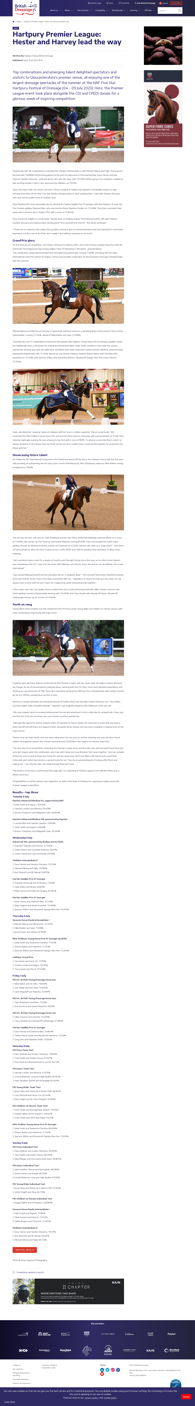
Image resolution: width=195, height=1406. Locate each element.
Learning (133, 10)
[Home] (13, 21)
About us (54, 10)
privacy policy (91, 1397)
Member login (95, 3)
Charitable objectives (21, 1379)
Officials (148, 10)
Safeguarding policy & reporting (21, 1374)
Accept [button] (186, 1397)
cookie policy (110, 1397)
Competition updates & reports (30, 1272)
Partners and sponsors (22, 1383)
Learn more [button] (9, 1402)
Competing (100, 10)
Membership (117, 10)
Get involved (82, 10)
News (67, 10)
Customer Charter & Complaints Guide (49, 1366)
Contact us (17, 1365)
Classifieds (124, 3)
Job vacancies (18, 1369)
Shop (111, 3)
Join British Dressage (146, 3)
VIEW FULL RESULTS (25, 1250)
